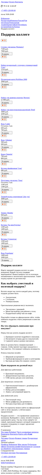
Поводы (10, 27)
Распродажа (5, 20)
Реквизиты (5, 434)
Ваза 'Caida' (5, 124)
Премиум (10, 25)
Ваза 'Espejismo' (7, 253)
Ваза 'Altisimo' (6, 140)
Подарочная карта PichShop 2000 (14, 79)
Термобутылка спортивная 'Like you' (15, 197)
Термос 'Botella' (7, 213)
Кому (16, 25)
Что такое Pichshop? (9, 432)
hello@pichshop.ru (8, 463)
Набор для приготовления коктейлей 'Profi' (18, 110)
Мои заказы (22, 444)
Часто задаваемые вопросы (27, 432)
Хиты (7, 23)
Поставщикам (21, 453)
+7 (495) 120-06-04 (8, 10)
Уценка (17, 27)
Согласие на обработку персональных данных (20, 448)
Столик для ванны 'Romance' (12, 47)
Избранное (13, 444)
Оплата (12, 2)
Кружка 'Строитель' (9, 239)
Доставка (4, 2)
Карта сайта (23, 434)
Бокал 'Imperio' (6, 154)
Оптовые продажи (8, 453)
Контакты (19, 2)
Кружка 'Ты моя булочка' (11, 225)
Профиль (4, 444)
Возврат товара (21, 438)
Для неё (21, 20)
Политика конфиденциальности (19, 447)
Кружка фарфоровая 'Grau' (11, 168)
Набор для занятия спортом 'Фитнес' (15, 98)
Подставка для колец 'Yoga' (12, 180)
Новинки (14, 20)
